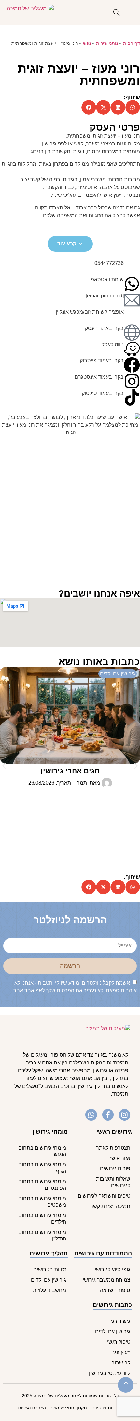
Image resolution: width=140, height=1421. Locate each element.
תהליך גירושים (49, 1253)
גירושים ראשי (114, 1131)
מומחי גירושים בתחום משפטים (42, 1202)
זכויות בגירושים (49, 1269)
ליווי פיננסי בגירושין (109, 1373)
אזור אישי (120, 1158)
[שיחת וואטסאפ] (132, 284)
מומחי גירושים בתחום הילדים (42, 1219)
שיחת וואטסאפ (107, 279)
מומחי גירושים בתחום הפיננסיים (42, 1185)
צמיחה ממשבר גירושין (105, 1280)
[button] (132, 107)
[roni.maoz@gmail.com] (132, 300)
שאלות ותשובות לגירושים (113, 1182)
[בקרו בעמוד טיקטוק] (132, 397)
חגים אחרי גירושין (70, 771)
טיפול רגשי (118, 1342)
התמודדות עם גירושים (103, 1253)
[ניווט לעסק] (132, 349)
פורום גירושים (115, 1168)
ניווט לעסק (112, 344)
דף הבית (131, 43)
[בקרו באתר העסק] (132, 332)
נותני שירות (107, 43)
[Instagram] (124, 1114)
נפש (87, 43)
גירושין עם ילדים (48, 1280)
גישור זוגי (120, 1321)
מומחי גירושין (50, 1131)
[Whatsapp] (91, 1114)
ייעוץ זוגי (121, 1352)
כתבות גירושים (112, 1305)
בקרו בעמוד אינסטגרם (99, 377)
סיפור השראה (115, 1290)
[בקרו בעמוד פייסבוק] (132, 365)
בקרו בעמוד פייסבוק (102, 360)
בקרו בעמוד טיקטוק (103, 393)
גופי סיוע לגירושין (111, 1269)
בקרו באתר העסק (104, 328)
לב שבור (121, 1362)
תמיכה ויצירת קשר (110, 1206)
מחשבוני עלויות (49, 1290)
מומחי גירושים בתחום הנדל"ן (42, 1235)
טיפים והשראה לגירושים (104, 1196)
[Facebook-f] (108, 1114)
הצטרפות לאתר (113, 1148)
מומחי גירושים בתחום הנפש (42, 1151)
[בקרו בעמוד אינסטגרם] (132, 381)
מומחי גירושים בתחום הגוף (42, 1168)
